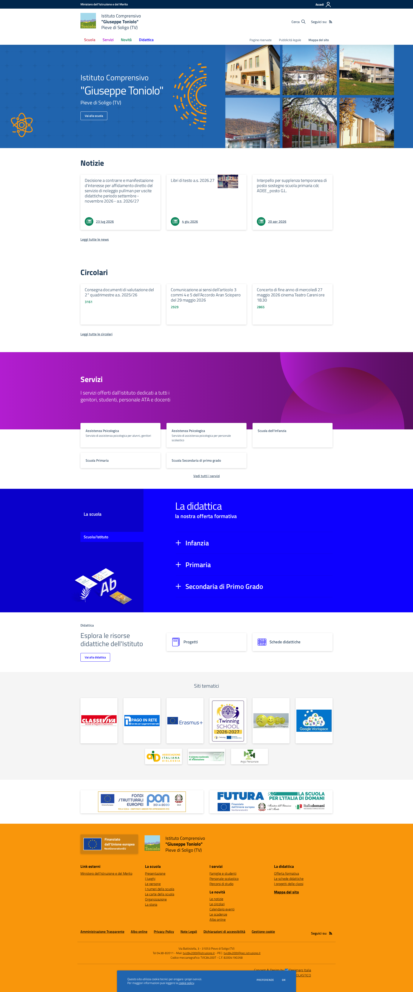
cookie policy (186, 983)
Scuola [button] (89, 40)
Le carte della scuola (159, 894)
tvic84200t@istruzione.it (199, 953)
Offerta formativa (286, 873)
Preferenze (265, 980)
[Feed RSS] (331, 22)
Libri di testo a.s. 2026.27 (192, 180)
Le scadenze (218, 914)
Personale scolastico (224, 878)
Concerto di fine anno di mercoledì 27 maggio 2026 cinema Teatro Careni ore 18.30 (291, 294)
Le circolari (217, 904)
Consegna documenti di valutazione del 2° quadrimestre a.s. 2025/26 (119, 292)
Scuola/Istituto (96, 537)
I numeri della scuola (159, 888)
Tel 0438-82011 (163, 953)
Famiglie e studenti (223, 873)
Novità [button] (126, 40)
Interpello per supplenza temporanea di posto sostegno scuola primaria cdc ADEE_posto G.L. (292, 185)
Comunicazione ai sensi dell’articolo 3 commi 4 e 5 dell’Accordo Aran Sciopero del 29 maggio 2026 (205, 294)
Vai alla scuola (94, 115)
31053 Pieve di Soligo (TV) (218, 948)
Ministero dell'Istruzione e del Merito (106, 873)
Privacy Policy (164, 931)
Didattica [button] (146, 40)
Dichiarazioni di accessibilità (224, 931)
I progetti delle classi (288, 883)
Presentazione (155, 873)
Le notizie (216, 898)
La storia (151, 904)
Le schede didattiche (289, 878)
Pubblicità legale (290, 39)
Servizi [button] (108, 40)
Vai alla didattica (95, 657)
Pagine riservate (261, 39)
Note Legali (188, 931)
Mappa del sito (318, 39)
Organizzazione (156, 899)
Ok (284, 980)
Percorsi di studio (221, 883)
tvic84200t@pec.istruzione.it (242, 953)
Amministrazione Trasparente (102, 931)
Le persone (153, 883)
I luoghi (150, 878)
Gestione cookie (263, 931)
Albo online (218, 919)
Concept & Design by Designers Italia (282, 970)
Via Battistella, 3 (189, 948)
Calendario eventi (222, 909)
